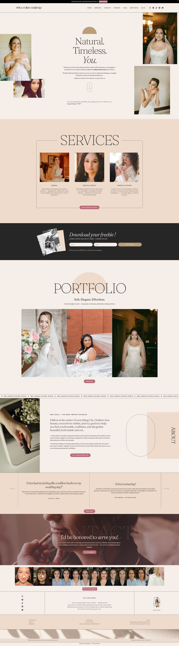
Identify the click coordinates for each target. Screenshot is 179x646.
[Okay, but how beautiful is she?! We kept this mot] (99, 576)
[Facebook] (153, 7)
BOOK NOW (103, 1)
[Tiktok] (156, 7)
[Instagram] (150, 7)
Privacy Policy (96, 643)
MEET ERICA (134, 8)
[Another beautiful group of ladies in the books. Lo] (154, 576)
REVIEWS (117, 8)
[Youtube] (162, 7)
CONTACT (107, 8)
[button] (23, 343)
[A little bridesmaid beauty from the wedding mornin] (80, 576)
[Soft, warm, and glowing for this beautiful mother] (136, 576)
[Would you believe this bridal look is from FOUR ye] (61, 576)
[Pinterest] (159, 7)
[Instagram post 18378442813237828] (117, 576)
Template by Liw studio (135, 640)
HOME (89, 8)
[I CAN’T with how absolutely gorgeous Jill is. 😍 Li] (24, 576)
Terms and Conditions (85, 643)
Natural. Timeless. (89, 50)
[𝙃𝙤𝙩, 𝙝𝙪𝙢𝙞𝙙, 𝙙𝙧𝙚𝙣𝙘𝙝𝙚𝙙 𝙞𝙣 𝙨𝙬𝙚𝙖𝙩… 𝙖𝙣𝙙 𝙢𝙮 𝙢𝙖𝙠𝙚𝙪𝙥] (43, 576)
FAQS (125, 8)
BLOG (143, 8)
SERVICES (97, 8)
